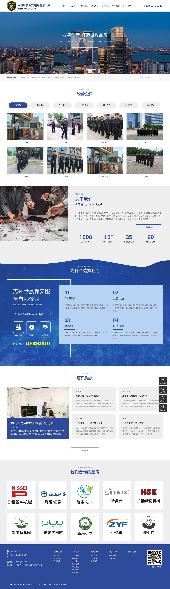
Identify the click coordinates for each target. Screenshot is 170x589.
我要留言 (105, 6)
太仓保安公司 (24, 78)
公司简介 (57, 556)
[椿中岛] (148, 527)
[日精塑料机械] (21, 495)
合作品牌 (57, 561)
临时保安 (151, 105)
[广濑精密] (148, 495)
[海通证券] (53, 495)
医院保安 (40, 105)
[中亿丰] (116, 527)
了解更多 (85, 50)
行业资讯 (94, 558)
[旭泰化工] (85, 495)
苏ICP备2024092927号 (61, 584)
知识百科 (94, 556)
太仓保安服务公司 (59, 78)
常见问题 (94, 561)
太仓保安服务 (35, 78)
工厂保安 (18, 105)
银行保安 (84, 105)
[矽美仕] (116, 495)
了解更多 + (148, 227)
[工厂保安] (25, 126)
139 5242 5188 (154, 5)
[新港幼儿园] (21, 527)
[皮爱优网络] (53, 527)
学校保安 (106, 105)
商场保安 (129, 105)
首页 (63, 6)
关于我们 (73, 6)
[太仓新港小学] (85, 527)
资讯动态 (94, 6)
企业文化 (57, 558)
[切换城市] (127, 6)
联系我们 (116, 6)
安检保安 (62, 105)
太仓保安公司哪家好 (75, 78)
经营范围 (84, 6)
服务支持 (112, 556)
